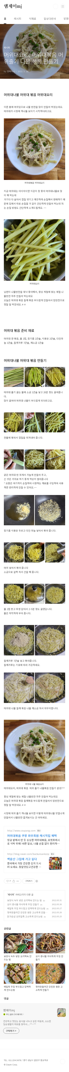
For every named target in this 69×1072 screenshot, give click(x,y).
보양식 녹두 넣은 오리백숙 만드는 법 (24, 900)
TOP (62, 1061)
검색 (55, 6)
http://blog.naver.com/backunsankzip (28, 854)
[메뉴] (62, 6)
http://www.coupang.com (21, 830)
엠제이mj (13, 6)
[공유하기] (14, 881)
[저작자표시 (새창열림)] (36, 881)
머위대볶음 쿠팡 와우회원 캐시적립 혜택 (32, 835)
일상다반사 (50, 18)
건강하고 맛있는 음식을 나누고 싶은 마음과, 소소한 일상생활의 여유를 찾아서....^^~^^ (27, 1022)
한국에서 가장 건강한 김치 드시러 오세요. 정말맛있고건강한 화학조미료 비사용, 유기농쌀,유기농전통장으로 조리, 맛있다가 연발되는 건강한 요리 (24, 865)
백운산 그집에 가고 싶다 (22, 859)
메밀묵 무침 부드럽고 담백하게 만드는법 (26, 908)
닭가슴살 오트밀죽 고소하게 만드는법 (25, 916)
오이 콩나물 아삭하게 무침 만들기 (23, 904)
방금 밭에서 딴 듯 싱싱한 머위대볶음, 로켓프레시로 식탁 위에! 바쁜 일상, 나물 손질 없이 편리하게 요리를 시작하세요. (33, 841)
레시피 (17, 18)
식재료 (32, 18)
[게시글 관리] (18, 881)
